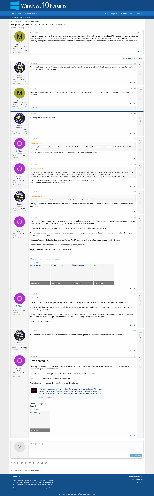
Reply (140, 52)
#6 (135, 164)
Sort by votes (137, 58)
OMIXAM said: (36, 196)
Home (15, 490)
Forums (18, 13)
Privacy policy (42, 488)
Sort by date (126, 58)
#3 (135, 88)
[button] (36, 13)
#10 (134, 331)
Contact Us (138, 479)
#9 (135, 294)
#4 (135, 114)
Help (50, 488)
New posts (14, 17)
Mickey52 (15, 28)
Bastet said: (35, 143)
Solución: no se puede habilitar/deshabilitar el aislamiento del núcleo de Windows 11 (71, 389)
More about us (18, 488)
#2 (135, 63)
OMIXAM (19, 151)
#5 (135, 139)
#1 (141, 32)
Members (31, 13)
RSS (140, 483)
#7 (135, 192)
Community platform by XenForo (77, 494)
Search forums (25, 17)
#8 (135, 217)
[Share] (138, 32)
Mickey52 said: (36, 169)
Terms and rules (30, 488)
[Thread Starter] (19, 42)
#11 (134, 356)
